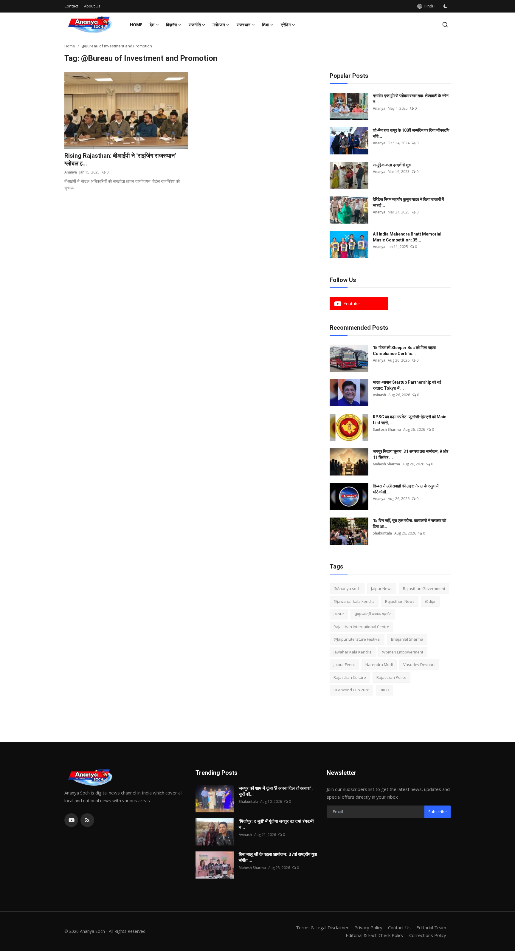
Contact (71, 6)
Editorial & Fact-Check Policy (375, 935)
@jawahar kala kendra (354, 601)
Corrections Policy (427, 935)
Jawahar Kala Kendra (352, 652)
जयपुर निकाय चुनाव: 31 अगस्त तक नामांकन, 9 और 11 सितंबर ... (410, 454)
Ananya (70, 172)
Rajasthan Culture (349, 677)
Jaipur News (382, 588)
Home (136, 24)
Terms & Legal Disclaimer (322, 927)
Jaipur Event (344, 664)
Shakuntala (382, 533)
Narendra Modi (379, 664)
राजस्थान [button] (243, 24)
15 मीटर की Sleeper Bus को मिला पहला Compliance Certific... (404, 350)
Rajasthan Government (424, 588)
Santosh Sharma (387, 429)
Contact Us (399, 927)
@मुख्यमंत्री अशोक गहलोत (372, 614)
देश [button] (152, 24)
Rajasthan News (400, 601)
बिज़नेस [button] (171, 24)
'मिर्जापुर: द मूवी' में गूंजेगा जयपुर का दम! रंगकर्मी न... (276, 824)
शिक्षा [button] (265, 24)
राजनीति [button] (195, 24)
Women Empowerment (402, 652)
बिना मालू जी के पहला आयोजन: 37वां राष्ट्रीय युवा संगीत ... (278, 857)
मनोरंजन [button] (218, 24)
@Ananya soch (347, 588)
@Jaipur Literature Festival (357, 639)
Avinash (379, 394)
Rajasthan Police (391, 677)
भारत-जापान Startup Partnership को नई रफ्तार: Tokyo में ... (407, 385)
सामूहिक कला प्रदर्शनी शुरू (392, 164)
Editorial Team (431, 927)
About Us (92, 6)
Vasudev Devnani (419, 664)
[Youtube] (71, 820)
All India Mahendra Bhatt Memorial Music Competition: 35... (407, 237)
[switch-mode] (446, 6)
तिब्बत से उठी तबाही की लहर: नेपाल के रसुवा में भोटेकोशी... (405, 489)
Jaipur (338, 614)
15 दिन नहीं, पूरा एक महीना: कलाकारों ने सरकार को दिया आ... (409, 523)
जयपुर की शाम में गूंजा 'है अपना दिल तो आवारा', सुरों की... (276, 791)
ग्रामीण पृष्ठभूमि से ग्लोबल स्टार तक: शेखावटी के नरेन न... (411, 98)
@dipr (430, 601)
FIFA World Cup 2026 (351, 690)
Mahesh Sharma (386, 464)
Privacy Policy (368, 927)
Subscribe (437, 811)
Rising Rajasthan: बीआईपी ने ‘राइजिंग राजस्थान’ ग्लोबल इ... (120, 159)
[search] (445, 24)
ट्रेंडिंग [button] (286, 24)
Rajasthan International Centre (361, 626)
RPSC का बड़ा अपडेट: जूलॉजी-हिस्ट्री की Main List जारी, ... (409, 419)
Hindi (427, 6)
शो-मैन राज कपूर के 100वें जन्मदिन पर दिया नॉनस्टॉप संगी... (411, 133)
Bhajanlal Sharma (407, 639)
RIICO (384, 690)
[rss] (87, 820)
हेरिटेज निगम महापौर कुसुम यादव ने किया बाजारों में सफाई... (408, 202)
